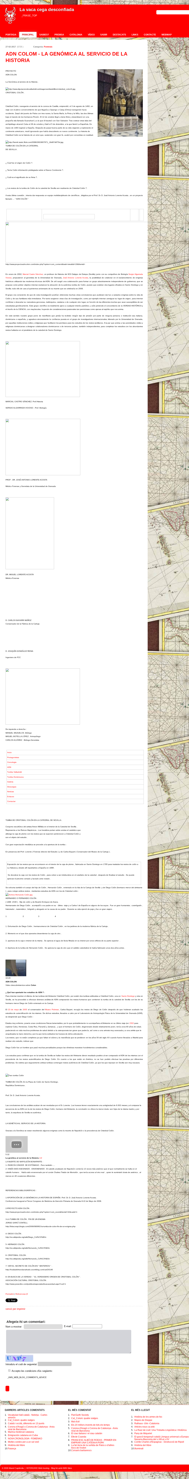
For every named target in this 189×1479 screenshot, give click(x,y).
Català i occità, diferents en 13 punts (26, 1423)
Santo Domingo (128, 996)
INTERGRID (32, 1468)
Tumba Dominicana (15, 777)
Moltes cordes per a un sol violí (23, 1442)
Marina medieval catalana (21, 1432)
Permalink (10, 1294)
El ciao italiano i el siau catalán (86, 1433)
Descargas (11, 787)
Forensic (48, 47)
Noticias (10, 792)
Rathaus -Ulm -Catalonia (146, 1423)
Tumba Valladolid (14, 772)
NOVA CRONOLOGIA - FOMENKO (25, 1438)
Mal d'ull (75, 1421)
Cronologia (11, 762)
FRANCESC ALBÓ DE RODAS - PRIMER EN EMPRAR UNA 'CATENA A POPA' (93, 1441)
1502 (131, 1023)
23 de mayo (13, 1010)
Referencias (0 (22, 1294)
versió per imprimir (15, 1309)
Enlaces (10, 797)
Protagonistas (13, 757)
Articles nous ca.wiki (144, 1426)
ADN (9, 767)
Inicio (9, 752)
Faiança (12, 1448)
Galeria (10, 782)
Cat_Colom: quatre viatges (21, 1420)
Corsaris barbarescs (81, 1450)
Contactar (11, 801)
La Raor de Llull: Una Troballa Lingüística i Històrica (160, 1430)
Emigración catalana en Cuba (23, 1435)
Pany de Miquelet (143, 1433)
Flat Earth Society (80, 1415)
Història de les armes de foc (148, 1417)
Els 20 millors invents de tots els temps (90, 1425)
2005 (25, 1010)
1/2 (24, 1158)
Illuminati (138, 1448)
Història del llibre (16, 1445)
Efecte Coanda (78, 1436)
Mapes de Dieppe (143, 1420)
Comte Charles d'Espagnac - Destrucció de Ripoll (159, 1442)
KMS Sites (67, 1468)
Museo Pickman (52, 1010)
